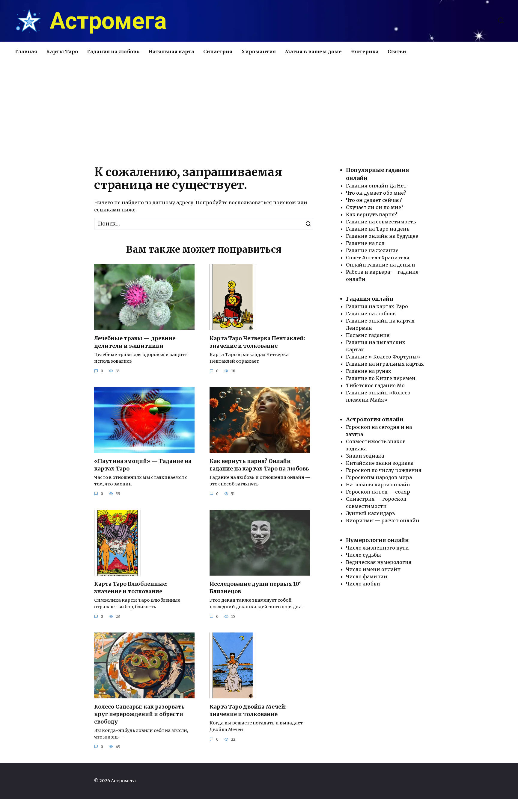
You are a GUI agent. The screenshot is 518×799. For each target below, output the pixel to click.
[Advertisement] (259, 112)
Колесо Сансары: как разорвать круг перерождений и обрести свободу (139, 714)
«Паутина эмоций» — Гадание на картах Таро (142, 465)
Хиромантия (258, 52)
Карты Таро (62, 52)
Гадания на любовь (113, 52)
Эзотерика (365, 52)
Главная (26, 52)
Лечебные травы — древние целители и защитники (134, 342)
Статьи (397, 52)
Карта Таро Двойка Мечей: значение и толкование (248, 710)
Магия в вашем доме (313, 52)
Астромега (108, 20)
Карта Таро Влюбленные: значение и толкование (131, 588)
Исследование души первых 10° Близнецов (256, 588)
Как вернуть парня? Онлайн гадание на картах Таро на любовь (259, 465)
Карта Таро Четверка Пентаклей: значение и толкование (257, 342)
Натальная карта (171, 52)
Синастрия (217, 52)
